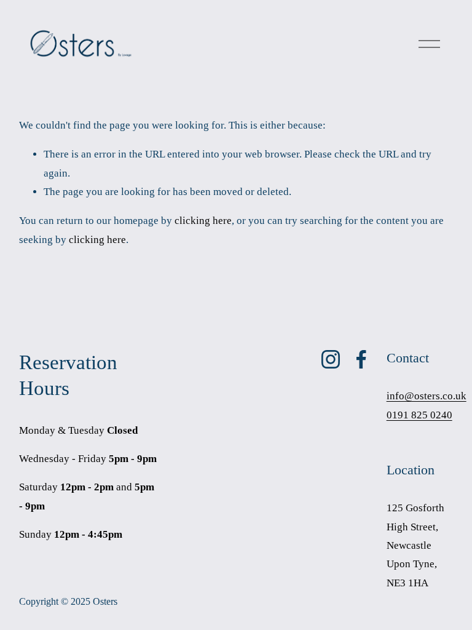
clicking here (203, 220)
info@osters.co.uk (426, 396)
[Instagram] (330, 359)
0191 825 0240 (419, 415)
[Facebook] (361, 359)
